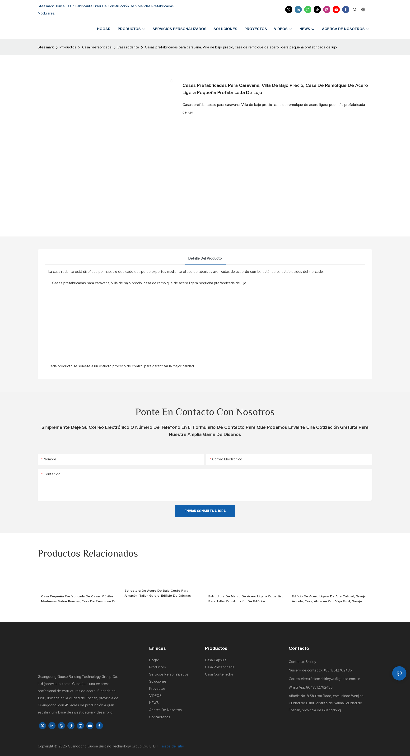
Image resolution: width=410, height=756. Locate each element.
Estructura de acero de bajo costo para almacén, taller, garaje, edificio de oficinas (158, 593)
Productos (68, 47)
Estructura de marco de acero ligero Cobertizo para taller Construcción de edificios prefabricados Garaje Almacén (246, 599)
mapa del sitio (172, 746)
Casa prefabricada (97, 47)
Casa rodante (128, 47)
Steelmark (46, 47)
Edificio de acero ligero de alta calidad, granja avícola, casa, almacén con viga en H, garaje (329, 599)
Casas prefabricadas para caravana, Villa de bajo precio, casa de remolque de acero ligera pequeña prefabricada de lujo (241, 47)
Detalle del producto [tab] (205, 258)
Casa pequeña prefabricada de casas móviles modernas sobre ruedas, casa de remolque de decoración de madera (79, 599)
